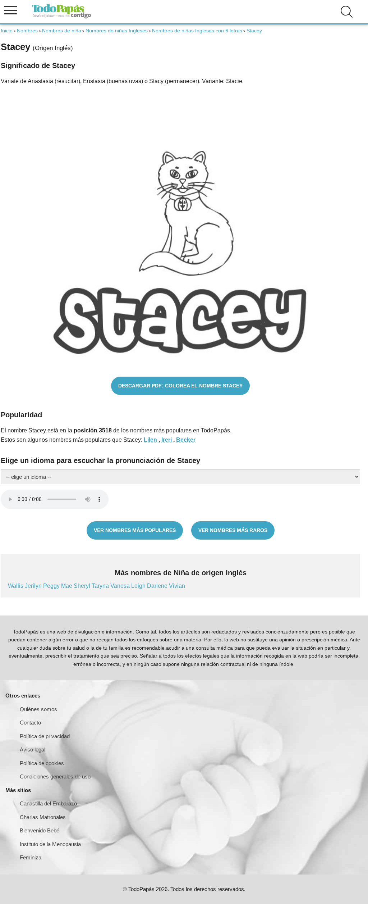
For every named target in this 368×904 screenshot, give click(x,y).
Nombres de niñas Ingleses (117, 30)
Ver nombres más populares (135, 530)
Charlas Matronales (43, 817)
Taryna (101, 586)
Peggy (52, 586)
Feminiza (30, 857)
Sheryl (83, 586)
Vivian (177, 586)
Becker (186, 440)
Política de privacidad (45, 736)
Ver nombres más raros (232, 530)
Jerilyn (34, 586)
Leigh (139, 586)
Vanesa (120, 586)
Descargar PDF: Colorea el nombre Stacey (180, 386)
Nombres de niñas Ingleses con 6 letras (197, 30)
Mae (67, 586)
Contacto (30, 722)
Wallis (16, 586)
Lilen (151, 440)
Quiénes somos (38, 709)
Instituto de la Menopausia (50, 844)
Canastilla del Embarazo (48, 803)
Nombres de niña (61, 30)
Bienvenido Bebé (39, 830)
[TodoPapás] (61, 17)
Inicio (7, 30)
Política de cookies (42, 763)
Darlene (158, 586)
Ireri (167, 440)
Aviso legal (32, 749)
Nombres (27, 30)
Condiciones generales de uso (55, 776)
